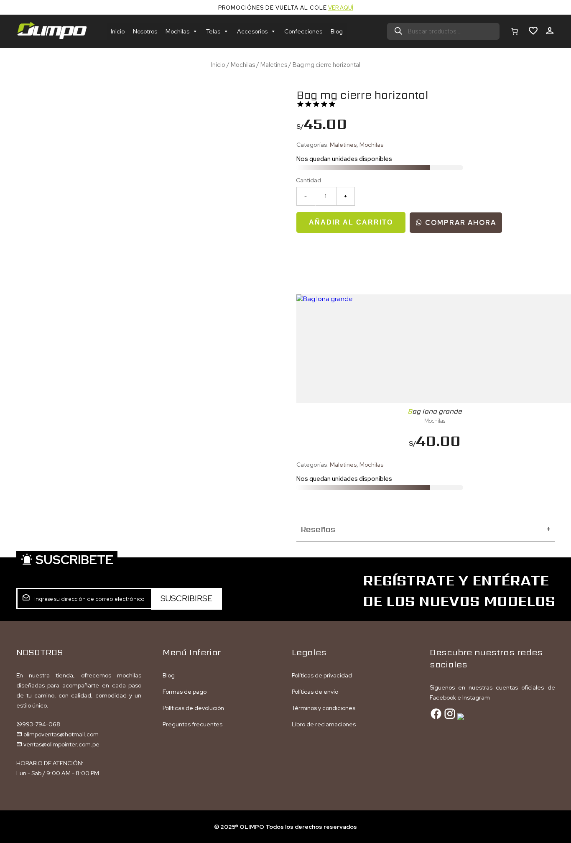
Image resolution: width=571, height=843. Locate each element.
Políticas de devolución (193, 708)
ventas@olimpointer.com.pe (60, 744)
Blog (337, 31)
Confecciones (303, 31)
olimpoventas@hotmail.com (60, 734)
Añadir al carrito (351, 222)
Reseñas (426, 529)
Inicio (118, 31)
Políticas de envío (315, 691)
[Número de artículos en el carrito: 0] (515, 31)
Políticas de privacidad (322, 675)
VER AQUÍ (340, 7)
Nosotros (145, 31)
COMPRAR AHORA (459, 222)
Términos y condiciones (323, 708)
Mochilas (177, 31)
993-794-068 (41, 724)
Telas (213, 31)
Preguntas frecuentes (192, 724)
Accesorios (252, 31)
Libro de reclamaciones (324, 724)
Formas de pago (184, 691)
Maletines (273, 65)
